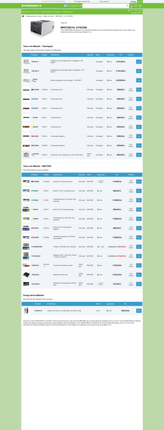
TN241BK (36, 181)
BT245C (35, 108)
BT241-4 (36, 61)
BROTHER (59, 16)
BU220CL (36, 274)
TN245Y (35, 219)
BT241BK (36, 89)
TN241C (35, 191)
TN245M (36, 237)
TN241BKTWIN (37, 247)
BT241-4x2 (35, 80)
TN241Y (35, 209)
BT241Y (35, 117)
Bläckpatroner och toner (34, 16)
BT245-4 (36, 71)
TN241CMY (36, 256)
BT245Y (35, 127)
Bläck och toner (49, 16)
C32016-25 (38, 310)
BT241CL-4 (36, 155)
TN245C (35, 200)
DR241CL (36, 265)
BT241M (35, 136)
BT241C (35, 99)
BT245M (36, 145)
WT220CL (36, 284)
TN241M (35, 228)
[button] (53, 1)
